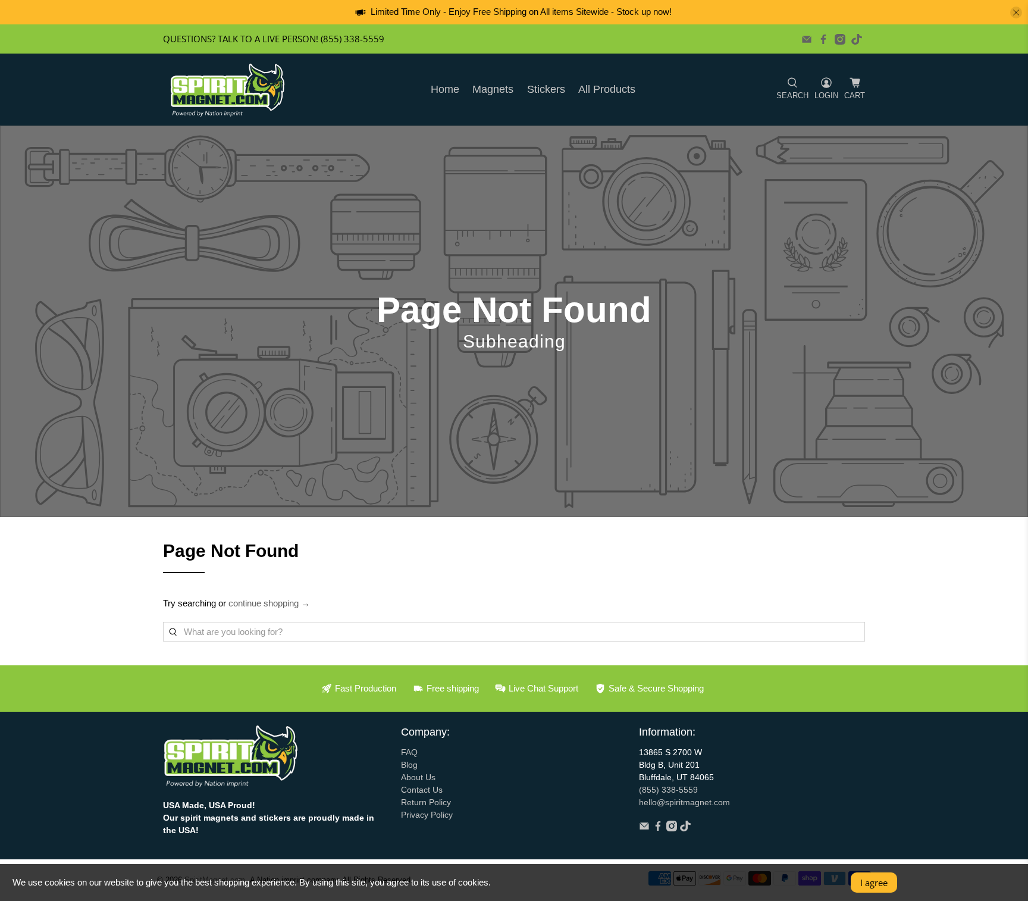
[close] (1016, 12)
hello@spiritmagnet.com (684, 802)
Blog (409, 764)
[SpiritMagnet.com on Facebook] (823, 39)
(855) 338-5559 (668, 789)
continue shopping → (269, 603)
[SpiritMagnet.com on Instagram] (840, 39)
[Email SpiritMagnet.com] (806, 39)
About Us (418, 777)
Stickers (546, 89)
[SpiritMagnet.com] (228, 89)
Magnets (492, 89)
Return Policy (426, 802)
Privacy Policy (427, 814)
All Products (606, 89)
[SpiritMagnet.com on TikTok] (856, 39)
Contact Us (422, 789)
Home (445, 89)
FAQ (409, 752)
